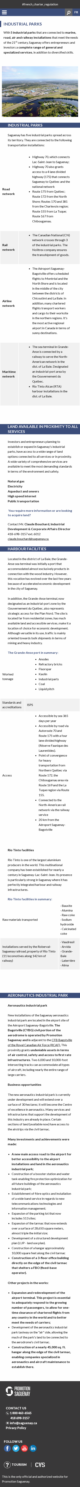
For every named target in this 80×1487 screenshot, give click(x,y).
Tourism (19, 1464)
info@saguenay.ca (23, 1423)
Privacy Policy (16, 1428)
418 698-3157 (20, 1418)
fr (76, 12)
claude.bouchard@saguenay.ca (28, 539)
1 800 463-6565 (20, 1413)
